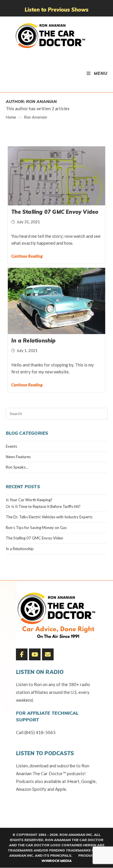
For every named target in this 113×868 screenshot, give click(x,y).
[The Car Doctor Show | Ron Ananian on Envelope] (48, 654)
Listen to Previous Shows (56, 9)
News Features (18, 456)
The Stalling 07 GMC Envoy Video (54, 212)
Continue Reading (27, 256)
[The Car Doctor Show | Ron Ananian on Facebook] (22, 654)
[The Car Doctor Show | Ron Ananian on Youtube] (35, 654)
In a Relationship (33, 340)
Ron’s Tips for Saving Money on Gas (36, 527)
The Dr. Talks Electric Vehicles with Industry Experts (49, 517)
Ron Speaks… (17, 467)
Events (11, 446)
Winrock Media (56, 860)
